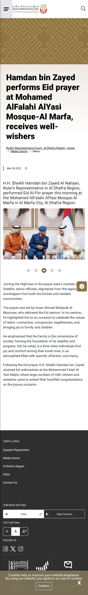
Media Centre (19, 151)
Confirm (44, 586)
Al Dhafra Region (13, 466)
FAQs (6, 474)
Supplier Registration (16, 450)
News (36, 151)
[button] (28, 271)
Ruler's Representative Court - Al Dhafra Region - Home (40, 148)
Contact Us (10, 482)
